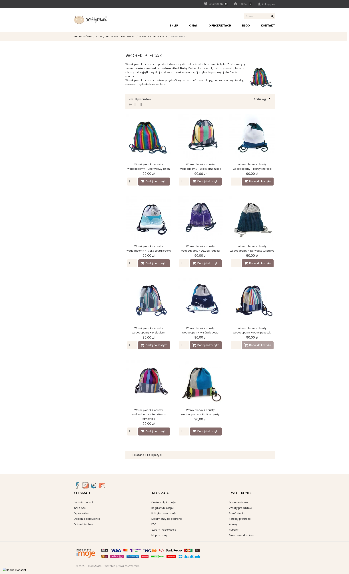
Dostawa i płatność (163, 502)
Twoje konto (240, 493)
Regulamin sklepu (162, 508)
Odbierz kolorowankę (87, 519)
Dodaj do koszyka (154, 181)
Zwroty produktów (240, 508)
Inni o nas (80, 508)
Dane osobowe (238, 502)
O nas (193, 25)
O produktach (220, 25)
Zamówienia (236, 513)
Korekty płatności (240, 519)
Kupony (233, 530)
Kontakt (268, 25)
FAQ (154, 524)
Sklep (174, 25)
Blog (246, 25)
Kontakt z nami (83, 502)
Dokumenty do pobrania (166, 519)
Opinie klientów (83, 524)
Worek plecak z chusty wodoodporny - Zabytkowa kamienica (148, 414)
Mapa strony (159, 535)
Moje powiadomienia (242, 535)
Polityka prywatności (164, 513)
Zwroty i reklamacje (163, 530)
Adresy (233, 524)
